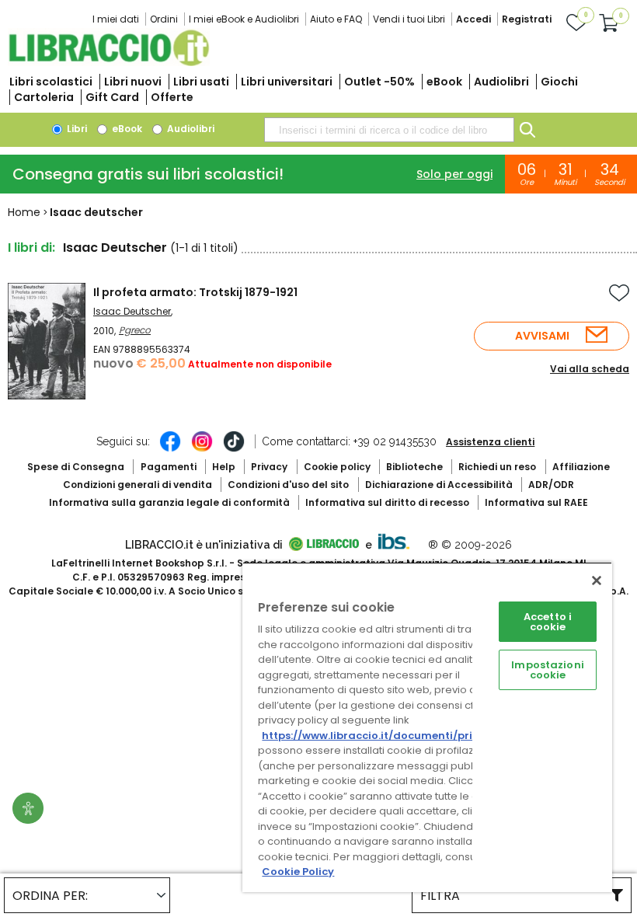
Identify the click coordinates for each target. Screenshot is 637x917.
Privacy (269, 466)
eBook (444, 81)
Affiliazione (581, 466)
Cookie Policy (298, 871)
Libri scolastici (50, 81)
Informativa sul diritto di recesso (387, 502)
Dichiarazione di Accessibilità (439, 484)
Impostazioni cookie (547, 669)
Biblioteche (414, 466)
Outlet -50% (379, 81)
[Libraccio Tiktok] (234, 449)
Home (24, 212)
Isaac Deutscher (132, 311)
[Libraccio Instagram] (202, 449)
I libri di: (31, 247)
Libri (75, 128)
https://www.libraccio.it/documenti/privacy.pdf (391, 735)
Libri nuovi (133, 81)
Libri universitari (286, 81)
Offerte (172, 97)
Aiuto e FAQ (336, 19)
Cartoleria (44, 97)
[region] (427, 727)
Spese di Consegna (75, 466)
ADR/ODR (551, 484)
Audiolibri (501, 81)
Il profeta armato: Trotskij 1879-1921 (195, 292)
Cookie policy (337, 466)
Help (223, 466)
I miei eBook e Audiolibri (244, 19)
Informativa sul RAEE (536, 502)
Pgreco (135, 329)
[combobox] (389, 129)
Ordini (164, 19)
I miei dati (115, 19)
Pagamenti (169, 466)
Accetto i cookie (548, 621)
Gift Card (112, 97)
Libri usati (201, 81)
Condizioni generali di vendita (137, 484)
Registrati (527, 19)
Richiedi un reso (497, 466)
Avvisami (542, 335)
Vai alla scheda (589, 368)
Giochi (559, 81)
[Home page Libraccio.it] (109, 62)
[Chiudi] (596, 580)
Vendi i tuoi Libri (409, 19)
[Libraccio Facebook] (170, 449)
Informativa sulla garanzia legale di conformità (169, 502)
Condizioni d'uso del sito (288, 484)
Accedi (473, 19)
